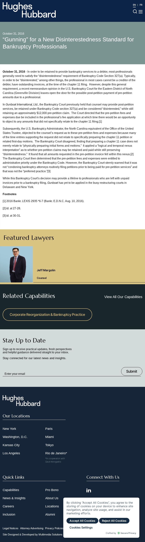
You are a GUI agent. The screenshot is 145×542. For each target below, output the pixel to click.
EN (134, 4)
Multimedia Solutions (50, 534)
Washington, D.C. (15, 437)
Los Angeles (11, 453)
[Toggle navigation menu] (140, 11)
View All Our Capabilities (123, 297)
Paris (49, 429)
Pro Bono (52, 490)
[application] (101, 518)
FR (141, 4)
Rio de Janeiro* (56, 453)
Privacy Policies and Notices (61, 528)
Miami (49, 437)
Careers (8, 506)
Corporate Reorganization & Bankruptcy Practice (47, 314)
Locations (52, 506)
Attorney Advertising (31, 528)
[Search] (135, 11)
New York (9, 429)
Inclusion (9, 514)
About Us (51, 498)
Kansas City (11, 445)
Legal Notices (10, 528)
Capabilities (11, 490)
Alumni (50, 514)
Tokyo (49, 445)
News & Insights (14, 498)
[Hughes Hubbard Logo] (29, 10)
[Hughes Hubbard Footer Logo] (21, 405)
